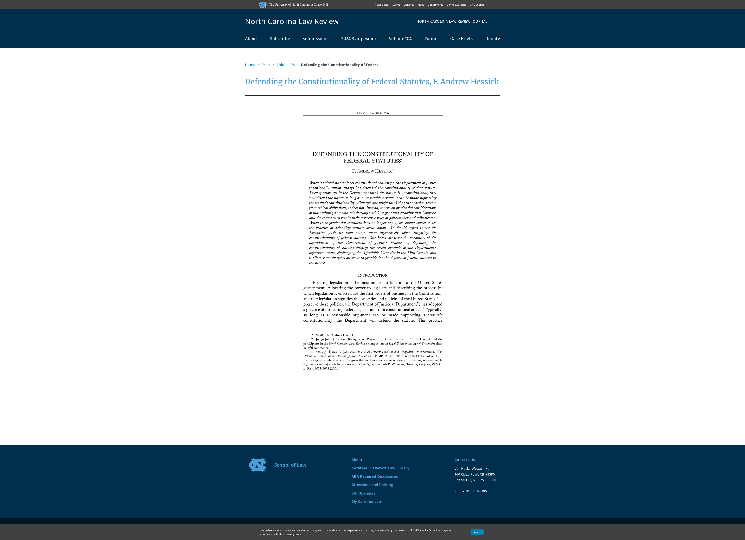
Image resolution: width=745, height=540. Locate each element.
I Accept (477, 532)
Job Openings (363, 493)
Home (250, 64)
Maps (421, 4)
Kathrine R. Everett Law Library (380, 468)
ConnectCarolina (456, 4)
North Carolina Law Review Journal (451, 21)
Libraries (409, 4)
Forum (431, 38)
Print (266, 64)
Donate (492, 38)
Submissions (315, 38)
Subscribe (280, 38)
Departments (435, 4)
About (251, 38)
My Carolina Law (367, 501)
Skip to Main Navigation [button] (21, 12)
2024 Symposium (358, 38)
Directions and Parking (372, 484)
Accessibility (382, 4)
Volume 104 (400, 38)
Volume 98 (285, 64)
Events (396, 4)
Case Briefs (461, 38)
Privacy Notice (294, 534)
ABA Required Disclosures (375, 476)
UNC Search (477, 4)
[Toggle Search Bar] (498, 21)
